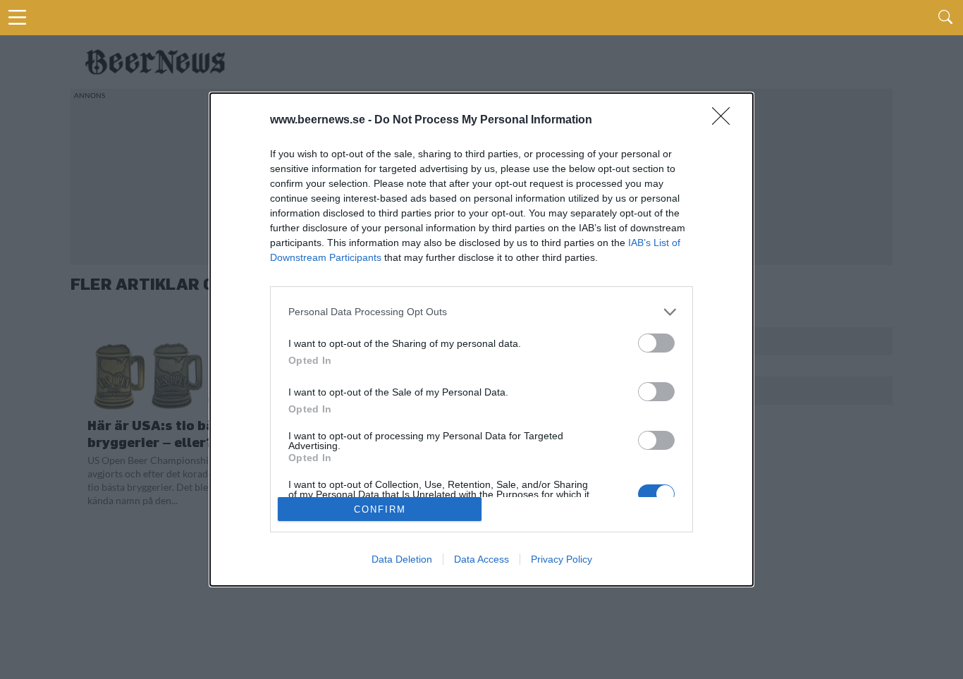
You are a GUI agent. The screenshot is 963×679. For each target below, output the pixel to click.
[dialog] (481, 340)
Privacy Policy (561, 559)
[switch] (656, 343)
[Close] (725, 120)
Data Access (481, 559)
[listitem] (481, 312)
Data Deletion (402, 559)
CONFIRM (380, 509)
